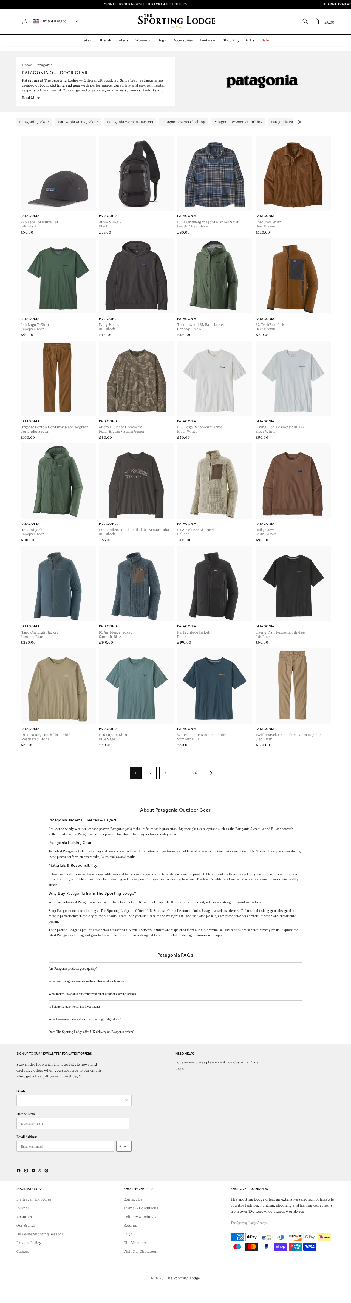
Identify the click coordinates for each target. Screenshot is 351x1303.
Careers (22, 1251)
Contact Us (133, 1199)
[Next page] (210, 773)
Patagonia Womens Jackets (130, 122)
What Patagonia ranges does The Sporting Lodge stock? (85, 1019)
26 (195, 773)
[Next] (299, 122)
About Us (24, 1217)
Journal (22, 1208)
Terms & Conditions (141, 1208)
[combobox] (71, 1100)
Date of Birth (25, 1114)
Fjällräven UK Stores (34, 1199)
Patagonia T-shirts (91, 834)
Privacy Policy (28, 1243)
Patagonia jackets (122, 829)
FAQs (128, 1234)
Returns (130, 1225)
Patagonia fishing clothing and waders (90, 851)
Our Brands (26, 1225)
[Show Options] (126, 1100)
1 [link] (136, 773)
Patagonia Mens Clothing (183, 122)
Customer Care (246, 1062)
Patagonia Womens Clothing (238, 122)
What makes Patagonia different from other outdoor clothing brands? (93, 994)
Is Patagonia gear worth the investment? (74, 1006)
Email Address (26, 1136)
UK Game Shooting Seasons (40, 1234)
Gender (21, 1091)
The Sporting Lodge (183, 1278)
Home (27, 65)
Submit (124, 1146)
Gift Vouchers (135, 1243)
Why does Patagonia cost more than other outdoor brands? (86, 981)
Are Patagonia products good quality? (73, 969)
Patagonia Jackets (34, 122)
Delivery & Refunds (140, 1217)
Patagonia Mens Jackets (78, 122)
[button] (316, 21)
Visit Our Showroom (141, 1251)
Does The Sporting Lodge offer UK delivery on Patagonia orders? (91, 1032)
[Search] (305, 21)
